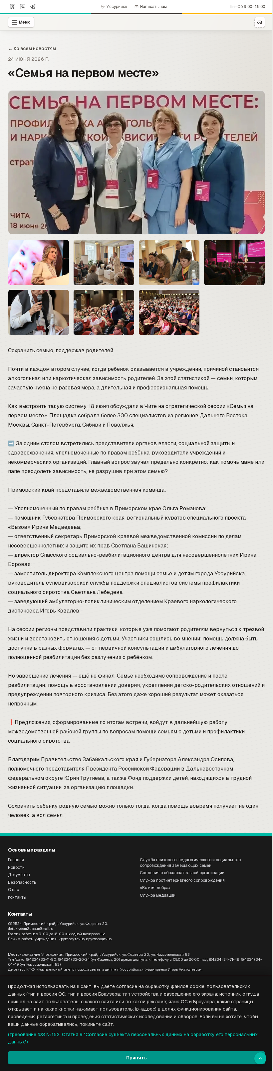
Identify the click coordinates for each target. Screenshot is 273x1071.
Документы (19, 874)
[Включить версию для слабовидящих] (259, 22)
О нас (13, 889)
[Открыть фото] (136, 162)
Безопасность (22, 882)
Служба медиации (157, 895)
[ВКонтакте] (22, 6)
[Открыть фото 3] (104, 263)
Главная (16, 860)
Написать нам (153, 6)
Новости (16, 867)
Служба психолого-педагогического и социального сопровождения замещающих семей (190, 862)
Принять (136, 1058)
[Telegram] (32, 6)
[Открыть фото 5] (234, 263)
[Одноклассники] (12, 6)
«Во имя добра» (155, 887)
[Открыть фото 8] (169, 312)
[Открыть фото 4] (169, 263)
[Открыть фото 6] (38, 312)
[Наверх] (260, 1058)
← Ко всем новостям (32, 48)
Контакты (17, 897)
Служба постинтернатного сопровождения (182, 880)
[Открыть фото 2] (38, 263)
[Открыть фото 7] (104, 312)
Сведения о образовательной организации (182, 872)
